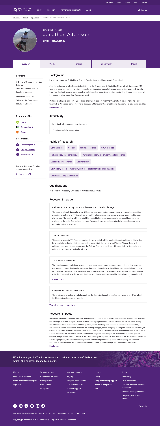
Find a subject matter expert (25, 381)
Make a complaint (129, 381)
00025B (66, 413)
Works (52, 64)
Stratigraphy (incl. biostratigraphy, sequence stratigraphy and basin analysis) (82, 169)
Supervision (106, 64)
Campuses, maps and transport (131, 397)
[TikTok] (43, 406)
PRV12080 (81, 413)
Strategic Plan (46, 381)
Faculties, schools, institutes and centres (134, 386)
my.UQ (70, 377)
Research (51, 10)
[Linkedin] (21, 406)
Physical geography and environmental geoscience (103, 155)
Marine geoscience (88, 148)
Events (127, 2)
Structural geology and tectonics (64, 176)
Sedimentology (83, 162)
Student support (74, 388)
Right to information (58, 420)
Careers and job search (50, 377)
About (88, 10)
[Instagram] (37, 406)
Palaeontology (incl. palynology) (64, 155)
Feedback (72, 420)
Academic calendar (75, 385)
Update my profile (24, 174)
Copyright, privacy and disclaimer (25, 420)
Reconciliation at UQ (46, 361)
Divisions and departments (133, 392)
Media (134, 64)
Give (135, 2)
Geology (71, 148)
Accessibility (44, 420)
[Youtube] (32, 406)
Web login (143, 406)
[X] (26, 406)
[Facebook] (15, 406)
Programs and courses (76, 381)
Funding (78, 64)
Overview (26, 64)
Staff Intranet (45, 385)
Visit (96, 388)
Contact (144, 2)
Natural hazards (107, 148)
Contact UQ (126, 377)
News (119, 2)
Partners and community (71, 10)
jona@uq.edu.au (57, 41)
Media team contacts (22, 377)
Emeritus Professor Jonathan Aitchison (57, 18)
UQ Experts (35, 18)
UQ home (109, 2)
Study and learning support (106, 381)
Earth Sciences (57, 148)
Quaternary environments (61, 162)
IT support (44, 388)
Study (39, 10)
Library (97, 377)
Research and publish (103, 385)
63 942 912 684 (49, 413)
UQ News (17, 385)
